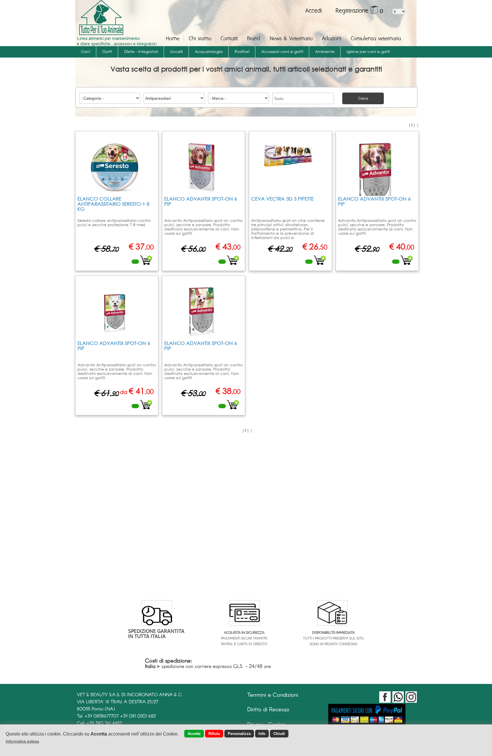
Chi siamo (200, 39)
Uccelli (176, 51)
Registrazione (351, 11)
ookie (278, 724)
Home (172, 39)
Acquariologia (209, 51)
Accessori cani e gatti (282, 51)
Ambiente (325, 51)
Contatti (229, 39)
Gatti (107, 51)
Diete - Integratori (141, 51)
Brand (253, 39)
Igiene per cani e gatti (368, 51)
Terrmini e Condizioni (272, 694)
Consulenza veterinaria (376, 39)
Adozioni (331, 39)
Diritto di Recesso (268, 709)
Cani (85, 51)
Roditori (242, 51)
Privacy (256, 724)
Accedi (314, 11)
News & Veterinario (291, 39)
